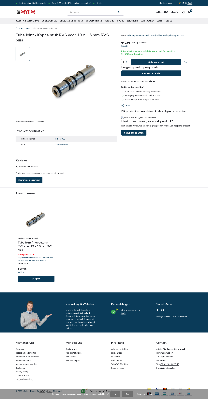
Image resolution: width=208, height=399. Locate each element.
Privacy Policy (22, 372)
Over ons (20, 349)
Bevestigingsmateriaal (27, 21)
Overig (120, 21)
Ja (115, 394)
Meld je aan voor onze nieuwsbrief (171, 316)
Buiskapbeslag (49, 21)
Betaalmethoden (23, 360)
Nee (127, 394)
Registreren (71, 349)
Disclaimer (20, 368)
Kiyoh (189, 3)
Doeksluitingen (94, 21)
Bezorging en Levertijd (26, 353)
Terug (20, 28)
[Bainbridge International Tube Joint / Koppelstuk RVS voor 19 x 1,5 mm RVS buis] (36, 218)
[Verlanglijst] (183, 12)
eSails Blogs (116, 353)
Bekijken (36, 279)
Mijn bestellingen (74, 353)
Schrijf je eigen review (29, 180)
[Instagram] (162, 310)
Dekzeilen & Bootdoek (71, 21)
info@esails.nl (169, 368)
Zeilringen (132, 21)
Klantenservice (165, 3)
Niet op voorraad (156, 62)
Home (27, 28)
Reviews (40, 122)
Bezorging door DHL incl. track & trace (142, 95)
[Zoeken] (119, 12)
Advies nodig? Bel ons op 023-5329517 (142, 99)
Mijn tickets (71, 357)
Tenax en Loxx (117, 368)
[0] (188, 12)
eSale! (160, 21)
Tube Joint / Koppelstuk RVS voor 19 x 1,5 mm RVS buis (35, 246)
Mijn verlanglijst (73, 360)
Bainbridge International (138, 35)
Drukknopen (116, 360)
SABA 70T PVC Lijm (119, 364)
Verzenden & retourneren (27, 357)
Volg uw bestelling (24, 379)
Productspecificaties (25, 122)
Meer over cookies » (145, 394)
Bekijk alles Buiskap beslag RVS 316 (167, 35)
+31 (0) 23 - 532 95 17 (169, 364)
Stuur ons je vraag (134, 132)
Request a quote (151, 73)
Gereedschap (147, 21)
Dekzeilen (115, 357)
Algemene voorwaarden (26, 364)
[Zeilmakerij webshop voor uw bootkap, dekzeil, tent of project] (26, 12)
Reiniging (109, 21)
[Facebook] (157, 310)
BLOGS (169, 21)
